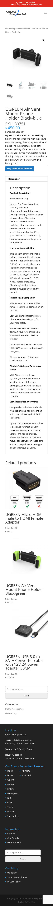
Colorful (11, 779)
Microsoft (26, 775)
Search (26, 695)
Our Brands (13, 838)
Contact (11, 833)
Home (8, 28)
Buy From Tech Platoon (19, 168)
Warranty (11, 872)
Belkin (10, 770)
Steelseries (12, 816)
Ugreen (15, 28)
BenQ (10, 775)
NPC (9, 797)
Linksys (10, 788)
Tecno (10, 807)
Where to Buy (14, 842)
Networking (11, 713)
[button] (43, 40)
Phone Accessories (14, 708)
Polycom (26, 770)
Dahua (10, 784)
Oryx (9, 802)
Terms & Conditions (17, 877)
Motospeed (12, 793)
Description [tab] (14, 178)
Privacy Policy (13, 881)
